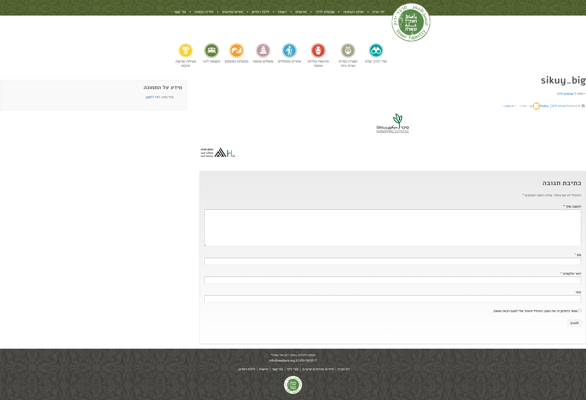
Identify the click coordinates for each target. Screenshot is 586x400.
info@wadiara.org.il (283, 360)
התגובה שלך (572, 206)
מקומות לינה (211, 61)
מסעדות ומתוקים (236, 61)
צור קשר (180, 12)
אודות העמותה (353, 12)
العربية (161, 38)
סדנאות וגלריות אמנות (318, 63)
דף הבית (378, 12)
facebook (375, 22)
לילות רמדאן (260, 12)
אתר (578, 292)
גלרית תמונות (204, 12)
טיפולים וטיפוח (263, 61)
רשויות (282, 12)
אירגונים (301, 12)
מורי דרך (292, 369)
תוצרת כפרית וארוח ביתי (348, 63)
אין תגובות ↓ (508, 106)
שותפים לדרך (324, 12)
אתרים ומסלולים (289, 61)
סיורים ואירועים (232, 12)
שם (579, 254)
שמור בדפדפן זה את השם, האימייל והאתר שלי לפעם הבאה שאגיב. (535, 311)
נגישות (263, 369)
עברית (174, 38)
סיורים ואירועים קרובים (318, 369)
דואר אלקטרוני (572, 273)
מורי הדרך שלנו (376, 61)
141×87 (154, 97)
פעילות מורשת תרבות (186, 63)
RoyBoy (544, 106)
